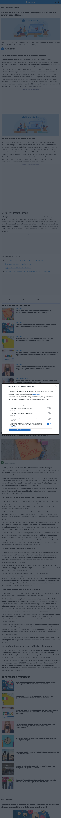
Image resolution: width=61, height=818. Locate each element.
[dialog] (30, 409)
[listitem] (30, 405)
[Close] (56, 386)
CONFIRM (20, 429)
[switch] (49, 408)
